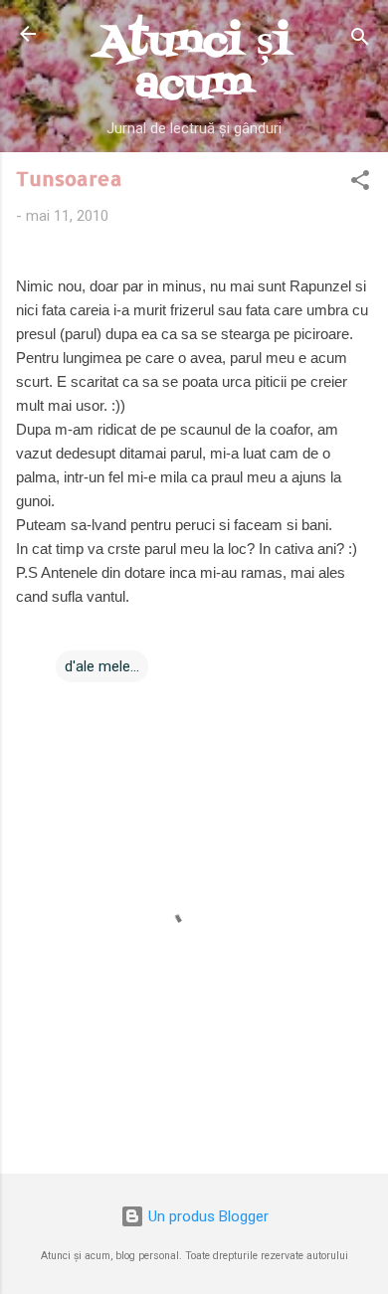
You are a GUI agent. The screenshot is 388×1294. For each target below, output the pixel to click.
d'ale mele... (102, 666)
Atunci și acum (194, 63)
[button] (360, 183)
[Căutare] (360, 40)
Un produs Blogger (206, 1216)
